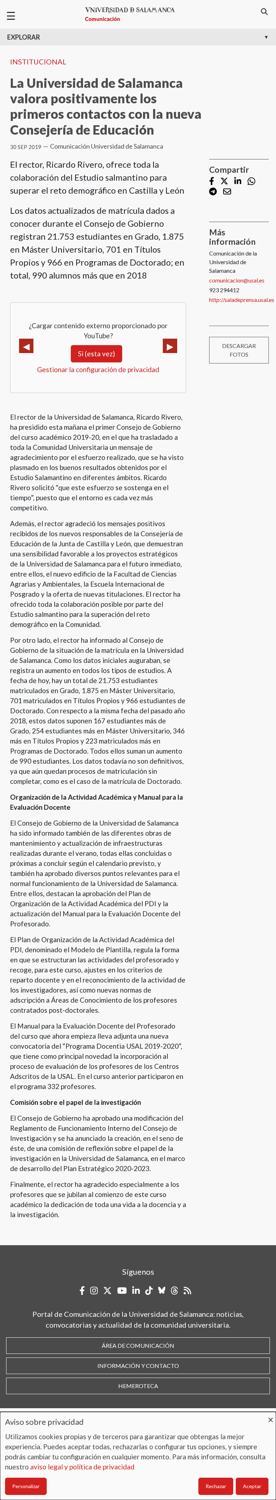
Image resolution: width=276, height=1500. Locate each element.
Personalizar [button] (26, 1486)
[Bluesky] (161, 1290)
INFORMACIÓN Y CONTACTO (138, 1365)
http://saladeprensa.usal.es (241, 299)
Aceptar (252, 1486)
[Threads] (174, 1290)
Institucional (38, 61)
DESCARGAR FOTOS (239, 350)
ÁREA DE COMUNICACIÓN (138, 1345)
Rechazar (216, 1486)
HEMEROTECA (138, 1385)
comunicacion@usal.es (236, 280)
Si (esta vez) (96, 353)
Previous (26, 346)
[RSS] (187, 1290)
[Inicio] (133, 14)
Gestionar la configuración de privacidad (98, 369)
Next (170, 346)
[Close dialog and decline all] (270, 1416)
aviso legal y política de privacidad (82, 1467)
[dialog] (138, 1456)
